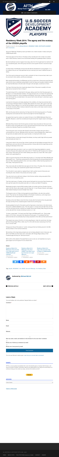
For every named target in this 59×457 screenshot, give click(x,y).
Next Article (47, 286)
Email (7, 326)
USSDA (23, 268)
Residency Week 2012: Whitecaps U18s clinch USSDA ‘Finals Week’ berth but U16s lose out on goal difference (28, 251)
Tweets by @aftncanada (11, 388)
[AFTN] (29, 7)
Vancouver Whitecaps (30, 268)
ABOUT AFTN (11, 454)
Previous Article (13, 286)
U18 (20, 268)
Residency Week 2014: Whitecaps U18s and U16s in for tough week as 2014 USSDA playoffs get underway (12, 251)
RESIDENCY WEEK (33, 46)
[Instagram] (32, 262)
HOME (4, 454)
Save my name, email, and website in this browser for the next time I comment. (26, 338)
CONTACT (37, 454)
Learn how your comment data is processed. (34, 355)
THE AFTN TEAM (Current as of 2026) (24, 454)
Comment (9, 302)
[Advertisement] (29, 402)
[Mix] (43, 262)
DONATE (44, 454)
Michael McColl (23, 46)
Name (7, 320)
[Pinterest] (38, 262)
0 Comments (11, 47)
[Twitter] (15, 262)
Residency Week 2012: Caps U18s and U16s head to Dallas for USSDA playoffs (44, 249)
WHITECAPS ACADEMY (45, 46)
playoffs (10, 268)
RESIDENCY (16, 268)
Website (8, 331)
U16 (37, 268)
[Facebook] (21, 262)
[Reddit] (26, 262)
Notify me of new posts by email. (14, 346)
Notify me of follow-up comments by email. (17, 342)
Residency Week (42, 268)
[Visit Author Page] (8, 278)
